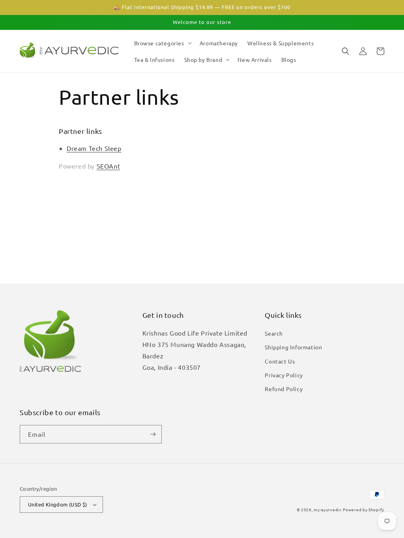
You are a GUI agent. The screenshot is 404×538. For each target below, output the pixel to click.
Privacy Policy (284, 374)
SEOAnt (108, 166)
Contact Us (280, 361)
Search (274, 333)
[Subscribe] (152, 434)
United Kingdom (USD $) (57, 504)
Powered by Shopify (363, 509)
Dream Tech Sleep (94, 148)
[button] (162, 43)
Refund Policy (284, 388)
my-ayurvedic (327, 509)
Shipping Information (293, 347)
